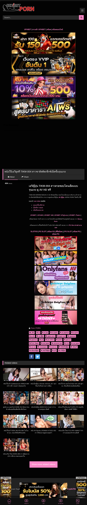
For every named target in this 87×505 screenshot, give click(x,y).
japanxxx (34, 340)
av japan (55, 332)
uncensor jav (57, 343)
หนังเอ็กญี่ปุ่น (64, 347)
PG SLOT (42, 231)
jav (42, 340)
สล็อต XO (51, 231)
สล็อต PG (76, 231)
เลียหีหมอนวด (38, 210)
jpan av (68, 340)
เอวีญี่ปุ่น (62, 350)
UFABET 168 (48, 215)
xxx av (33, 347)
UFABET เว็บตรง (74, 215)
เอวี (55, 350)
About (12, 177)
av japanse (65, 332)
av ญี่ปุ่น (41, 336)
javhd (60, 340)
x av (67, 343)
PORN (38, 328)
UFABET (27, 29)
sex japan (46, 343)
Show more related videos (43, 464)
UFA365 (40, 215)
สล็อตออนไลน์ (57, 29)
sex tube (37, 201)
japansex (72, 336)
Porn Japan (35, 343)
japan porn (51, 336)
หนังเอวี (75, 347)
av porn (75, 332)
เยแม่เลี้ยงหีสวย (38, 205)
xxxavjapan (43, 347)
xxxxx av (54, 347)
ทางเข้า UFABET (39, 29)
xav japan (76, 343)
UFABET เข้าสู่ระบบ (61, 215)
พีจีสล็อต (59, 231)
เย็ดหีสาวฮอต (38, 207)
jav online (50, 340)
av (39, 332)
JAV (33, 332)
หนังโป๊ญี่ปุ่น (46, 350)
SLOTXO (34, 231)
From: (33, 328)
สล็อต (49, 29)
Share (26, 177)
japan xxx (62, 336)
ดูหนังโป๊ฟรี (73, 489)
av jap (46, 332)
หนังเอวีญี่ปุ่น (35, 350)
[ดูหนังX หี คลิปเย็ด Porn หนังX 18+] (43, 7)
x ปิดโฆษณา (6, 478)
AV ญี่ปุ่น (61, 197)
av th (32, 336)
